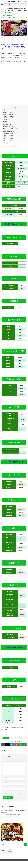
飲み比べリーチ (9, 143)
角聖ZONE (8, 121)
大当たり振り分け (9, 112)
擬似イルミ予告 (9, 126)
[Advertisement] (14, 86)
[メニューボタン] (1, 1)
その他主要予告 (9, 135)
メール (5, 782)
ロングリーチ (8, 140)
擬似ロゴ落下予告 (9, 117)
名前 (4, 777)
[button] (3, 744)
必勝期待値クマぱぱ (14, 1)
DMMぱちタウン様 (14, 727)
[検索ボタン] (26, 1)
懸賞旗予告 (8, 124)
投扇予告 (7, 119)
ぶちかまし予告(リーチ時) (11, 128)
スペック (7, 109)
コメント (5, 760)
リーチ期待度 (13, 738)
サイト (4, 787)
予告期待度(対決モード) (11, 114)
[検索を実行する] (25, 844)
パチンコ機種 (9, 15)
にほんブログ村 (14, 816)
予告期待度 (19, 738)
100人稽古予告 (9, 133)
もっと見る (14, 145)
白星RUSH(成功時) (10, 131)
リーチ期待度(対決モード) (11, 138)
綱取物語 (24, 738)
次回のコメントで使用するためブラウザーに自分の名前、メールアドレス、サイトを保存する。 (14, 792)
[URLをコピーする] (25, 744)
